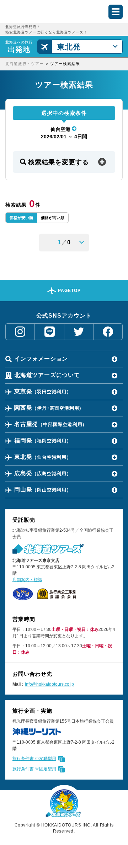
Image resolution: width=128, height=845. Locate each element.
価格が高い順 (52, 218)
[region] (64, 63)
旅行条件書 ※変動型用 (34, 758)
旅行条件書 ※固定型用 (34, 768)
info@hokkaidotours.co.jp (49, 684)
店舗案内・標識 (27, 579)
